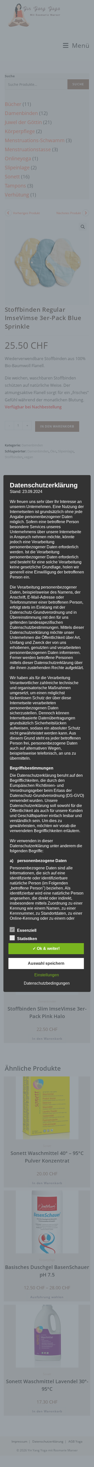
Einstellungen (46, 975)
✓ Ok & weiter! (46, 948)
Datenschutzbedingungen (47, 983)
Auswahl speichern (46, 963)
